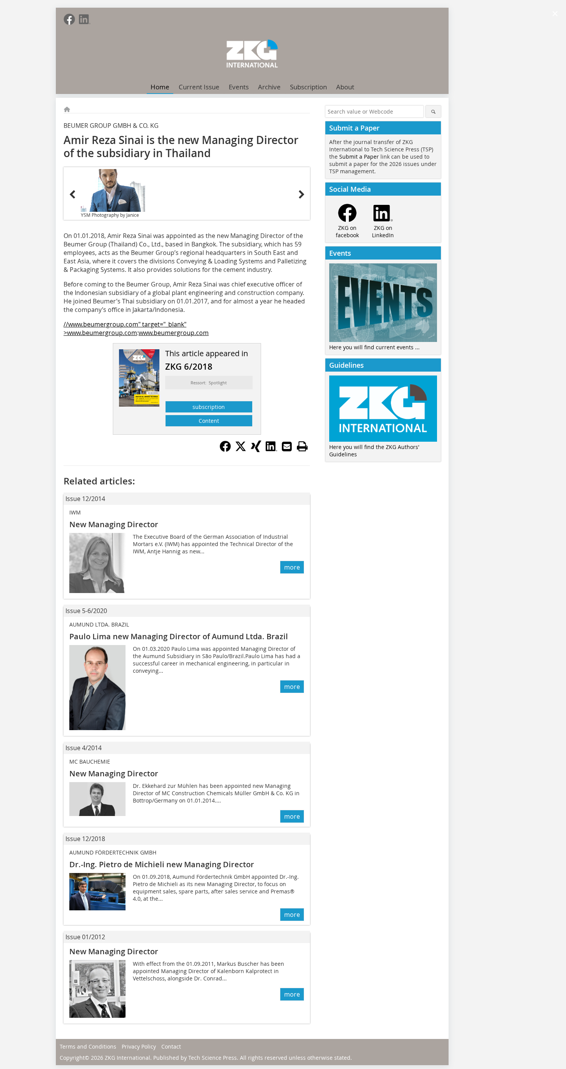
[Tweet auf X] (240, 449)
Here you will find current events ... (374, 347)
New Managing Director (113, 524)
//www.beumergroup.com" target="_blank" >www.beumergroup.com (125, 328)
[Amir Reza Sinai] (113, 190)
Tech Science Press (212, 1057)
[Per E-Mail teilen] (287, 446)
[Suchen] (433, 111)
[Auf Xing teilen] (256, 449)
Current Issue (199, 86)
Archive (269, 86)
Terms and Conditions (88, 1046)
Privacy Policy (139, 1046)
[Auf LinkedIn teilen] (271, 449)
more (292, 567)
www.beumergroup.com (174, 332)
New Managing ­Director (113, 951)
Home (160, 86)
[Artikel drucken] (302, 446)
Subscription (308, 86)
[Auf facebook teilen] (225, 449)
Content (209, 420)
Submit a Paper (359, 156)
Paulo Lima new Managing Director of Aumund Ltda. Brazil (178, 636)
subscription (209, 407)
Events (239, 86)
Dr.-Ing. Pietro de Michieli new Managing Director (161, 864)
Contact (171, 1046)
